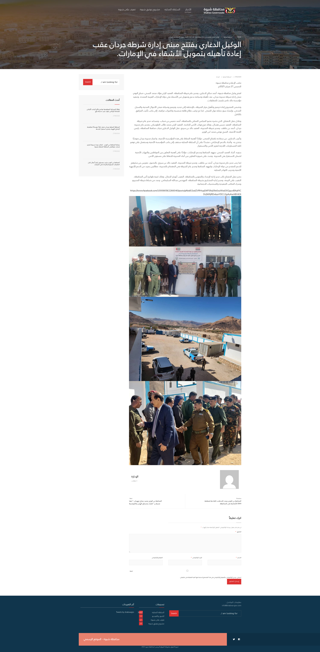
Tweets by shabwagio (125, 612)
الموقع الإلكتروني (157, 557)
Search (88, 82)
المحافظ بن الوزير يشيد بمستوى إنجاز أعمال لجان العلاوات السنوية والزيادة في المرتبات (104, 163)
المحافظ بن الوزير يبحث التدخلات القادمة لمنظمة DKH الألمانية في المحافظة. (223, 501)
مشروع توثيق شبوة (150, 9)
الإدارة (218, 77)
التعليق (238, 531)
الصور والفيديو (158, 616)
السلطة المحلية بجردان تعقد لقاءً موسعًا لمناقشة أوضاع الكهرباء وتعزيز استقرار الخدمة (103, 128)
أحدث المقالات (113, 100)
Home (239, 37)
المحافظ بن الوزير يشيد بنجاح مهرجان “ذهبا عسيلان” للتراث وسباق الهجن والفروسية (145, 501)
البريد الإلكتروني (196, 557)
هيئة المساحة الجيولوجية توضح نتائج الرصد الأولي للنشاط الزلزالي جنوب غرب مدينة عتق (103, 110)
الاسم (238, 557)
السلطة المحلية (172, 9)
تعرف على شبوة (127, 9)
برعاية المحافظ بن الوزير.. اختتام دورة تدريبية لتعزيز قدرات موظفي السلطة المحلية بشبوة (103, 145)
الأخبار (188, 10)
